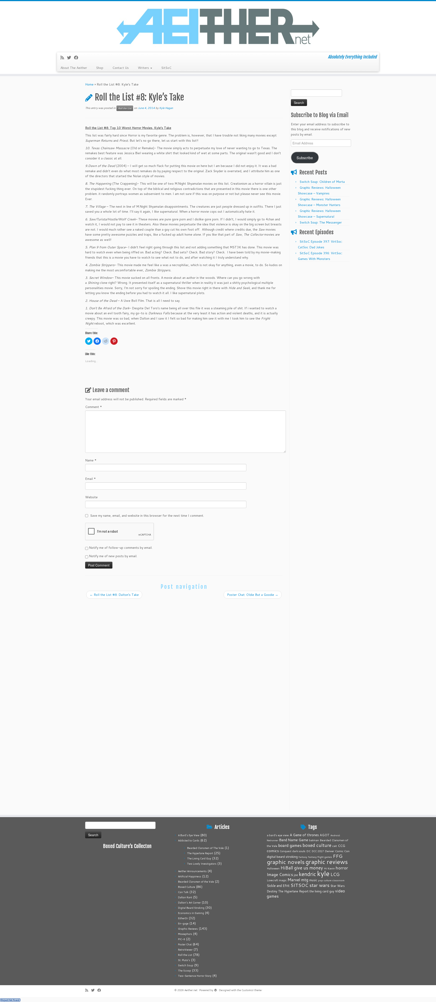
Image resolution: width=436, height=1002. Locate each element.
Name (91, 460)
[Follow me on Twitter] (70, 57)
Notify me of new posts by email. (113, 556)
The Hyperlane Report (200, 853)
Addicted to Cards (188, 840)
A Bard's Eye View (188, 835)
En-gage (183, 923)
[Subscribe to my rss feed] (63, 57)
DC (308, 851)
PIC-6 (181, 939)
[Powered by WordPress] (215, 989)
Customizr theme (252, 990)
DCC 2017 (318, 851)
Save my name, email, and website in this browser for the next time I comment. (147, 515)
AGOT (324, 835)
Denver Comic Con (337, 851)
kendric (307, 874)
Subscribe (305, 157)
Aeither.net (190, 990)
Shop (99, 67)
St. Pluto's (184, 960)
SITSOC (299, 885)
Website (91, 497)
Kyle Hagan (166, 108)
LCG (334, 874)
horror (342, 868)
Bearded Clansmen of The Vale (205, 848)
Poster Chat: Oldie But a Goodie (252, 594)
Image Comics (280, 874)
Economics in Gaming (191, 913)
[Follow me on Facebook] (77, 57)
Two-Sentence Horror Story (194, 976)
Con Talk (183, 892)
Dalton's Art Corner (189, 902)
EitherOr (183, 918)
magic (283, 880)
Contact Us (120, 67)
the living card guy (322, 891)
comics (273, 850)
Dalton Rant (185, 897)
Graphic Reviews (188, 929)
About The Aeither (73, 67)
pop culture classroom (331, 880)
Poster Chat (185, 944)
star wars (319, 885)
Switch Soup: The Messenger (321, 222)
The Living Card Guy (199, 858)
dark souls (298, 851)
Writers (144, 67)
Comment (93, 407)
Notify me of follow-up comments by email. (120, 547)
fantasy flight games (320, 856)
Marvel (293, 880)
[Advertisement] (321, 332)
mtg (304, 880)
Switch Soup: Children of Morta (322, 181)
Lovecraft (272, 880)
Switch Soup (185, 965)
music (313, 880)
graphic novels (286, 862)
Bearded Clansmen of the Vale (196, 882)
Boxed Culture (186, 887)
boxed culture (316, 845)
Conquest (285, 851)
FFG (337, 856)
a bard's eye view (278, 835)
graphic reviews (326, 862)
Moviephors (185, 934)
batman (314, 840)
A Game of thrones (304, 835)
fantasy (303, 856)
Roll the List (124, 108)
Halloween (273, 868)
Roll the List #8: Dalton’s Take (114, 594)
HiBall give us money (301, 868)
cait (334, 846)
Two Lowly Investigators (201, 864)
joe (296, 875)
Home (89, 84)
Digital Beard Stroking (191, 908)
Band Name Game (293, 839)
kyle (323, 873)
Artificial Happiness (189, 876)
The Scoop (184, 970)
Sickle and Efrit (278, 885)
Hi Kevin (329, 868)
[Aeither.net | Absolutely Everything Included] (218, 26)
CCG (341, 845)
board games (290, 845)
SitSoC (166, 67)
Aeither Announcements (192, 871)
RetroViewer (185, 950)
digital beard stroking (282, 856)
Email (90, 478)
